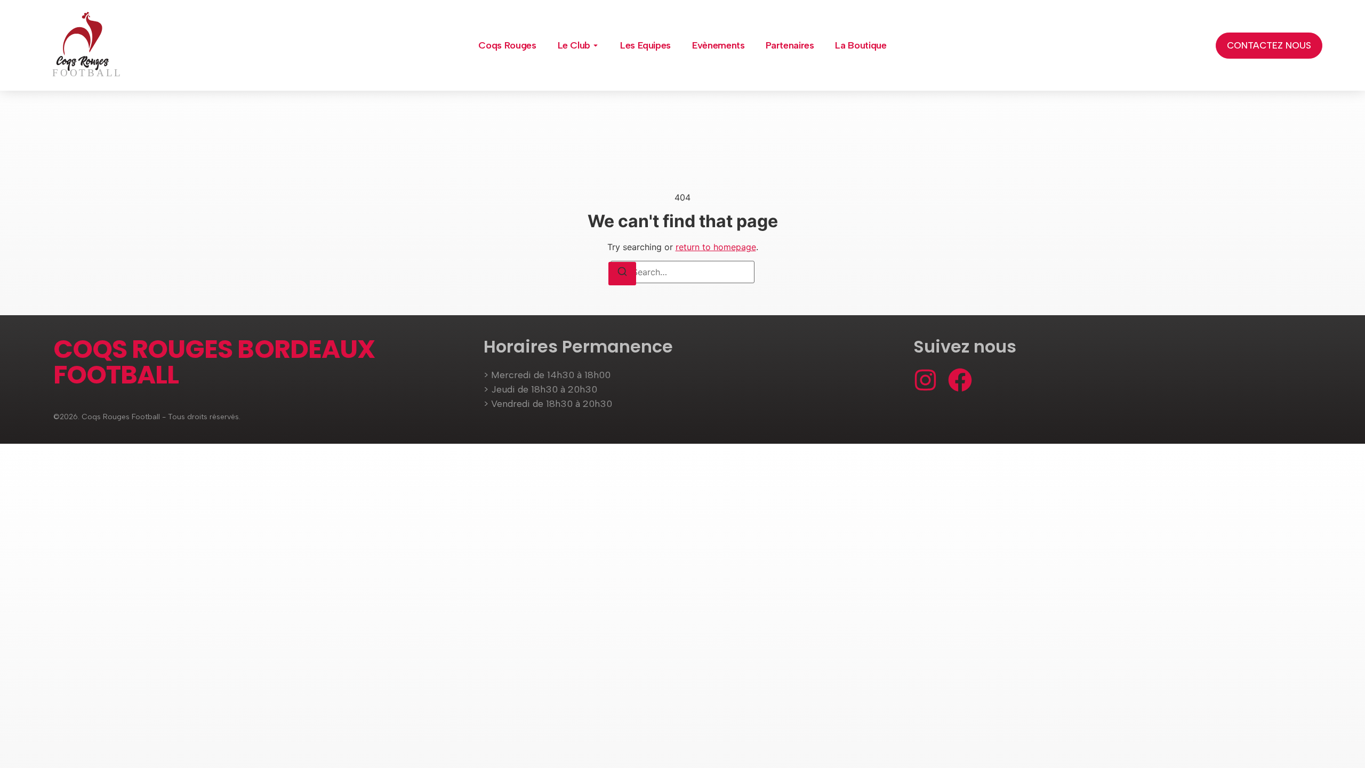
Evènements (718, 45)
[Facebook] (960, 380)
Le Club (574, 45)
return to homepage (716, 247)
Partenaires (790, 45)
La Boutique (860, 45)
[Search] (622, 273)
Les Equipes (645, 45)
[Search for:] (682, 272)
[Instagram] (925, 380)
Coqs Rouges (507, 45)
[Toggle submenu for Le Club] (594, 45)
